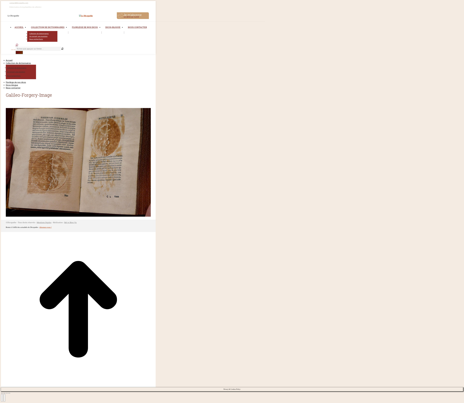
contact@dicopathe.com (18, 3)
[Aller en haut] (78, 386)
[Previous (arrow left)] (2, 398)
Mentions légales (44, 222)
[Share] (4, 393)
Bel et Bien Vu (70, 222)
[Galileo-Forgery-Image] (78, 216)
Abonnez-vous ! (45, 227)
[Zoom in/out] (9, 393)
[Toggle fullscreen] (7, 393)
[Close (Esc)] (2, 393)
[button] (21, 56)
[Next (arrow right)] (4, 398)
